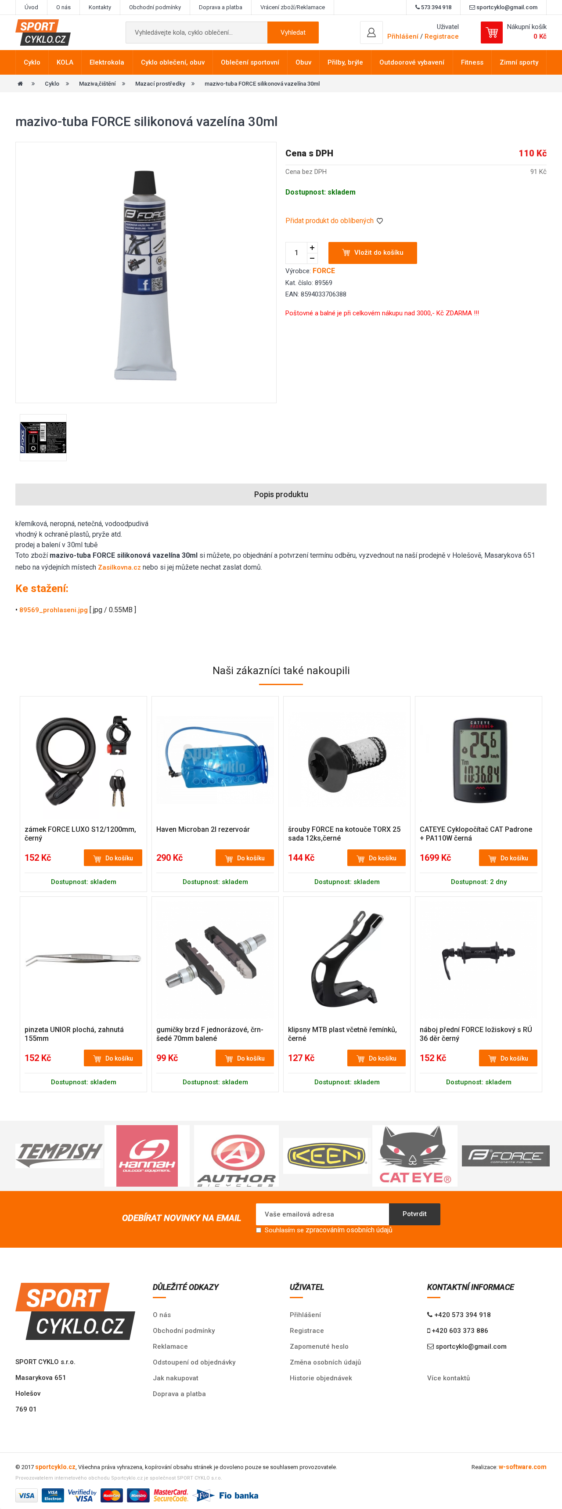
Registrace (442, 36)
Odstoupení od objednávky (194, 1362)
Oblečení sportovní (250, 62)
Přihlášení (305, 1315)
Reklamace (170, 1346)
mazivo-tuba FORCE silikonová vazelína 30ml (262, 83)
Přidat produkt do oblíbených (330, 221)
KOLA (65, 62)
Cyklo (32, 62)
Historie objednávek (321, 1378)
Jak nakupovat (175, 1378)
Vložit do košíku (378, 252)
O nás (63, 7)
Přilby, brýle (345, 62)
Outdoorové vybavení (411, 62)
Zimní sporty (519, 62)
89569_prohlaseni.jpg (53, 610)
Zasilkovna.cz (119, 567)
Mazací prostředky (160, 83)
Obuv (303, 62)
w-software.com (523, 1466)
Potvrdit (415, 1214)
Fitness (472, 62)
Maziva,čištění (97, 83)
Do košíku (119, 858)
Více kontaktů (448, 1378)
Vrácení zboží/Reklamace (292, 7)
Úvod (31, 7)
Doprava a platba (220, 7)
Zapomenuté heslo (319, 1346)
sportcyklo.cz (55, 1466)
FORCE (324, 271)
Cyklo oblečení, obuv (173, 62)
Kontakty (100, 7)
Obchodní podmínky (155, 7)
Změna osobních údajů (325, 1362)
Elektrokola (107, 62)
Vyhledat (293, 32)
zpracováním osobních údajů (349, 1230)
